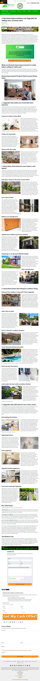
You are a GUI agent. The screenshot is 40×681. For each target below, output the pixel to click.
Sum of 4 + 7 (4, 652)
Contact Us (19, 662)
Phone (9, 563)
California (10, 34)
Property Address (6, 602)
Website (3, 646)
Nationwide (35, 11)
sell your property (19, 406)
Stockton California (28, 538)
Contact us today (27, 543)
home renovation (13, 525)
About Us (19, 11)
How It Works (13, 11)
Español (29, 11)
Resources (27, 661)
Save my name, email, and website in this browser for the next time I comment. (17, 650)
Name (9, 558)
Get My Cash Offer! (22, 1)
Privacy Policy (34, 661)
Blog (15, 1)
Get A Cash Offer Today (7, 661)
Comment (4, 630)
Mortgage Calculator (6, 13)
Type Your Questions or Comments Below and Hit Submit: (18, 567)
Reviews (24, 11)
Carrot (27, 679)
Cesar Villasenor (5, 24)
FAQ (17, 1)
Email (21, 563)
